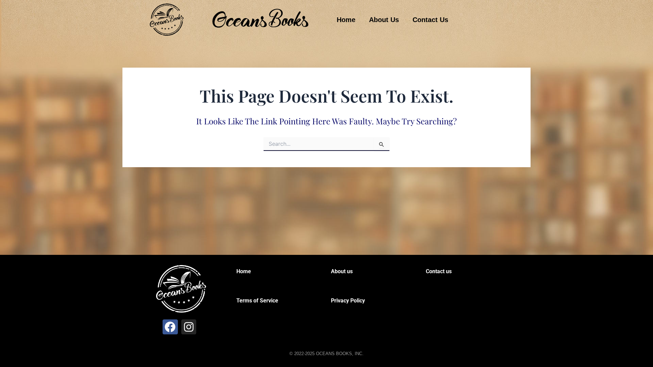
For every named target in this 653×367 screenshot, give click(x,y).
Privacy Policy (348, 300)
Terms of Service (257, 300)
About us (342, 271)
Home (346, 19)
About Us (384, 19)
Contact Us (430, 19)
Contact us (439, 271)
